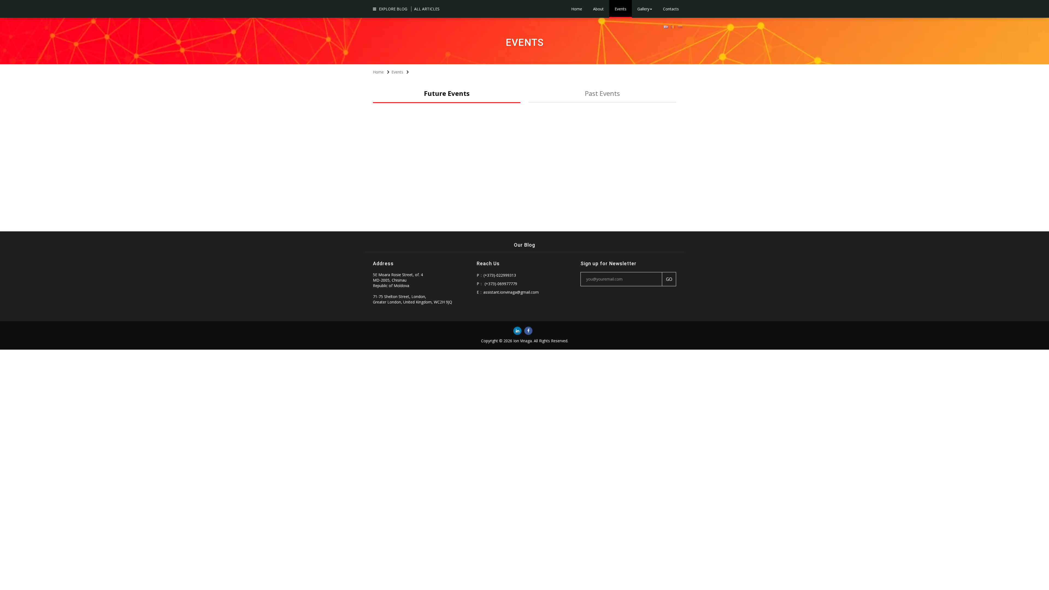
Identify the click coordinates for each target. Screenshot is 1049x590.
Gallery (643, 8)
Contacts (671, 8)
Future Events (447, 93)
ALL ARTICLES (427, 8)
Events (620, 8)
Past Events (602, 93)
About (598, 8)
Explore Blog (393, 8)
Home (576, 8)
